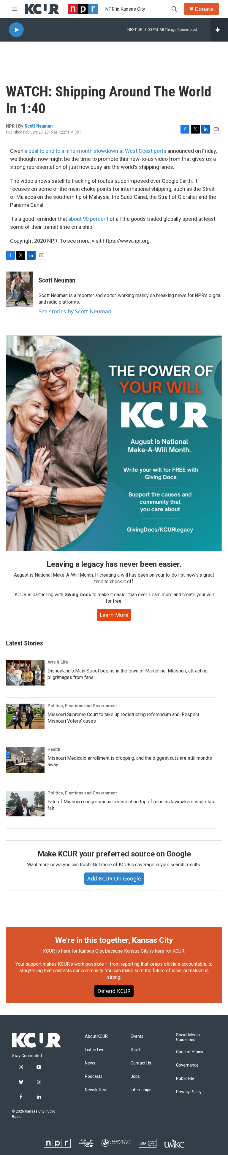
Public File (185, 1078)
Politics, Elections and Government (82, 705)
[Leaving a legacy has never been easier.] (114, 443)
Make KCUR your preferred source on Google (114, 853)
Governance (187, 1065)
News (90, 1063)
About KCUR (96, 1036)
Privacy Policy (189, 1092)
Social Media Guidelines (188, 1037)
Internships (141, 1090)
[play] (16, 29)
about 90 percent (88, 219)
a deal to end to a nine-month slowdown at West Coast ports (95, 151)
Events (137, 1036)
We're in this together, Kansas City (114, 940)
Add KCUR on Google (114, 878)
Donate (204, 9)
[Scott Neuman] (19, 289)
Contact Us (141, 1063)
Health (54, 749)
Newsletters (96, 1090)
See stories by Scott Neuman (75, 311)
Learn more (114, 614)
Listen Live (94, 1050)
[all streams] (219, 30)
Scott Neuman (39, 126)
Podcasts (93, 1076)
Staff (136, 1050)
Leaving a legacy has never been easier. (114, 564)
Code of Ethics (189, 1052)
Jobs (135, 1076)
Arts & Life (58, 662)
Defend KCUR (114, 990)
